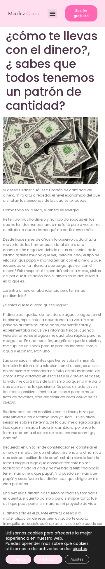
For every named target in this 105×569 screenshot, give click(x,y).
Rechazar (48, 559)
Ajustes (77, 559)
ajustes (80, 548)
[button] (52, 13)
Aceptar (18, 559)
